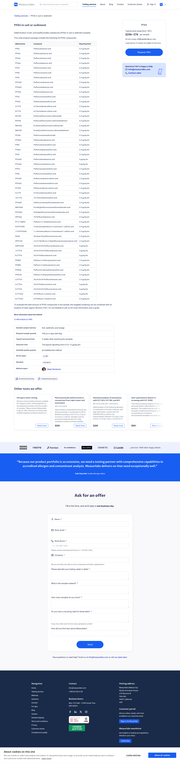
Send (90, 644)
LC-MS (45, 356)
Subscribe (125, 741)
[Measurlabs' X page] (81, 712)
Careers (34, 714)
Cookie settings (133, 755)
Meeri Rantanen (54, 369)
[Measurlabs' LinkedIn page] (75, 712)
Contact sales (134, 73)
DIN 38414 (47, 362)
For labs (34, 706)
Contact (120, 4)
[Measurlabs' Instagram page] (86, 712)
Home (33, 688)
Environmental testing (26, 379)
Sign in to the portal (129, 721)
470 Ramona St (125, 693)
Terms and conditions (39, 721)
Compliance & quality (39, 732)
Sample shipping (37, 718)
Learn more (46, 758)
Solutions (35, 699)
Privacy (34, 725)
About (102, 4)
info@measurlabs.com (139, 69)
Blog (111, 4)
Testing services (89, 4)
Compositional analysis (49, 379)
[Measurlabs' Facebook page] (70, 712)
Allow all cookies (162, 755)
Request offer (144, 52)
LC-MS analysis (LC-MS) (23, 319)
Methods (34, 695)
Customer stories (135, 4)
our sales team (120, 657)
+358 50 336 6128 (76, 692)
